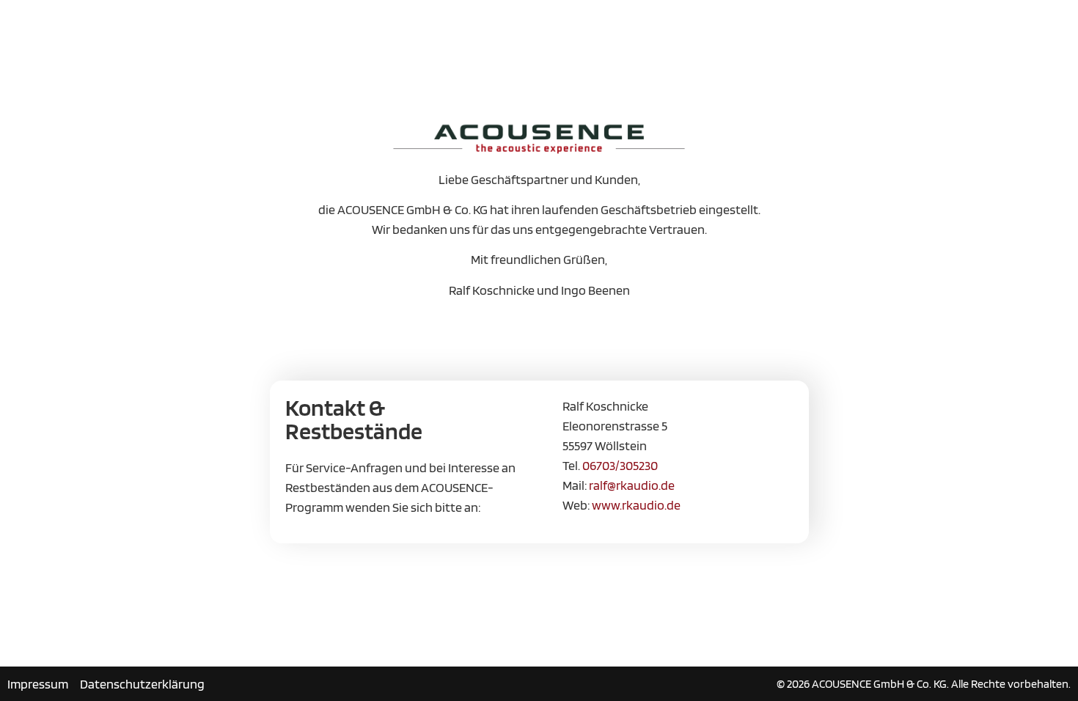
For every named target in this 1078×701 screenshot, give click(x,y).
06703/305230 (620, 465)
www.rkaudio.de (636, 505)
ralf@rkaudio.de (632, 485)
